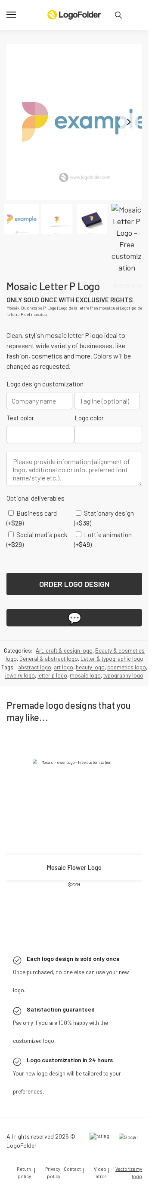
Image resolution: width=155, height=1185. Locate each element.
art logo (63, 667)
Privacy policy (52, 1172)
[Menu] (19, 15)
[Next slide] (129, 122)
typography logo (123, 675)
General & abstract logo (48, 658)
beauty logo (90, 667)
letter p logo (52, 675)
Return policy (24, 1172)
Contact (72, 1169)
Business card (31, 518)
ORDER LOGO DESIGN (74, 584)
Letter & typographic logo (112, 658)
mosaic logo (85, 675)
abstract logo (34, 667)
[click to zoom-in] (74, 122)
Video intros (100, 1172)
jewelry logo (20, 675)
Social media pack (36, 539)
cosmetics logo (126, 667)
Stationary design (104, 518)
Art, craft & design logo (64, 650)
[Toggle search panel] (118, 15)
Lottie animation (103, 539)
